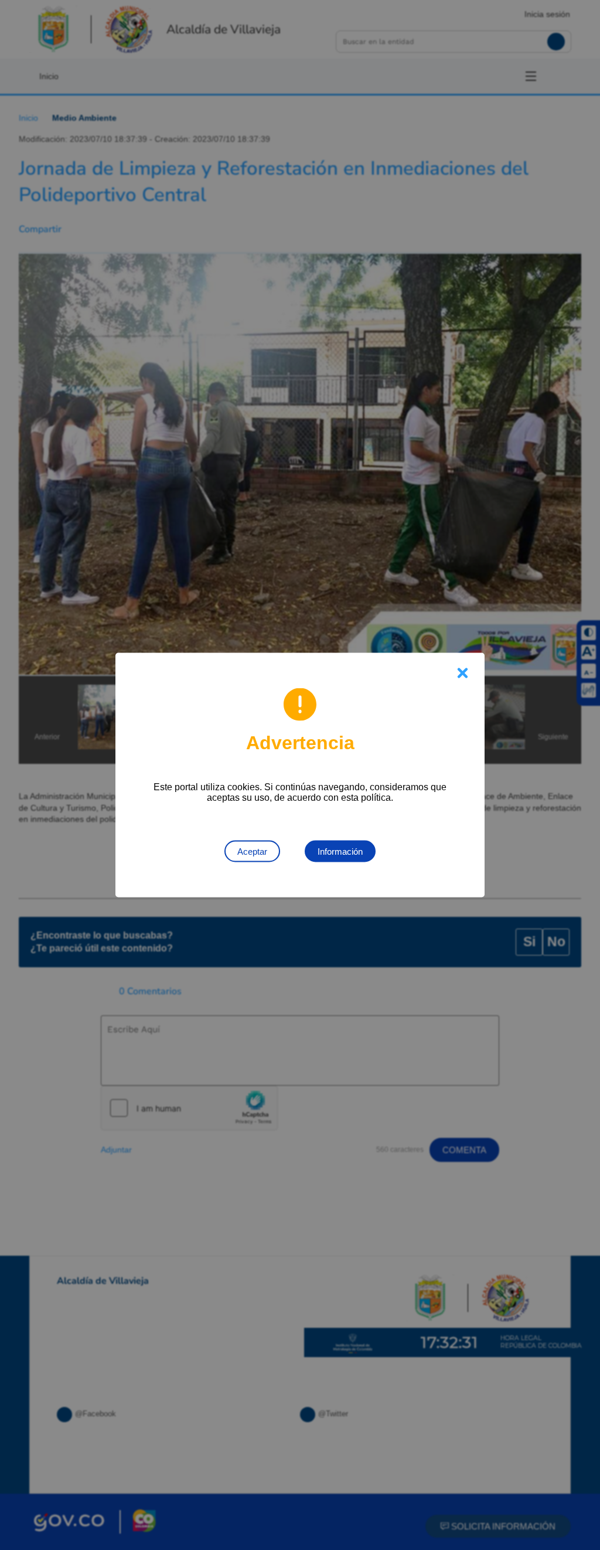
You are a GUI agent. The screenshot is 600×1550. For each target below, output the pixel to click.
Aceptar (252, 851)
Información (340, 851)
